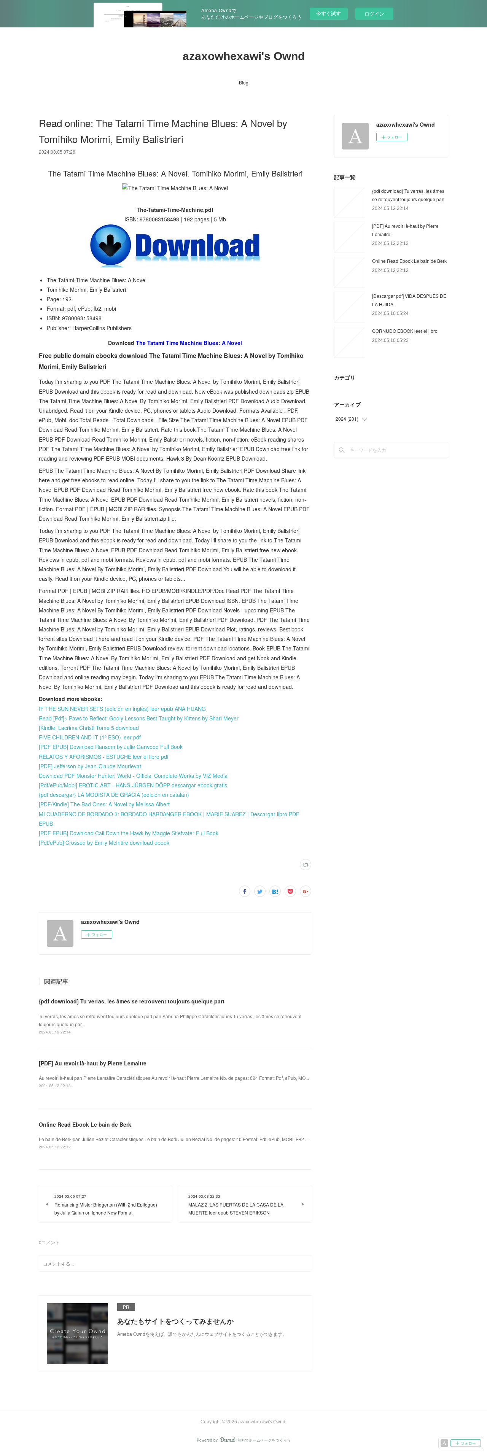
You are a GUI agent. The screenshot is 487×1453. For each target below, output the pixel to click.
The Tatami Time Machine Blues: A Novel (189, 343)
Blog (243, 82)
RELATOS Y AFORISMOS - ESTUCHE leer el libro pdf (104, 756)
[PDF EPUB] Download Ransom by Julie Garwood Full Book (111, 746)
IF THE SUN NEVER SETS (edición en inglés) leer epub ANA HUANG (122, 708)
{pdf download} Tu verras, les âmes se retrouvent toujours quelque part (131, 1001)
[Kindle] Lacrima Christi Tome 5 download (89, 727)
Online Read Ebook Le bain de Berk (85, 1124)
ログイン (374, 13)
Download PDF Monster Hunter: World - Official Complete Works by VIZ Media (133, 775)
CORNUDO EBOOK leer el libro (405, 330)
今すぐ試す (328, 13)
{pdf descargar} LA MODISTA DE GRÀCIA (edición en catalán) (114, 794)
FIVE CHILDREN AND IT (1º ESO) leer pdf (90, 737)
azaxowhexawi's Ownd (244, 56)
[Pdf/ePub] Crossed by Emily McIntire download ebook (104, 842)
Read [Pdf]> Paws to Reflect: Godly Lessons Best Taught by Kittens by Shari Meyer (139, 718)
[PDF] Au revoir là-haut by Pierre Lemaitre (92, 1063)
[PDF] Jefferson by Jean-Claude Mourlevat (90, 766)
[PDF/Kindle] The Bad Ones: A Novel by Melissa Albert (104, 804)
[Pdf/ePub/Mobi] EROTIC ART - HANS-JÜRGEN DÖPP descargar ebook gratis (133, 785)
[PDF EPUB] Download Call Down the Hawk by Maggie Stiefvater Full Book (128, 833)
